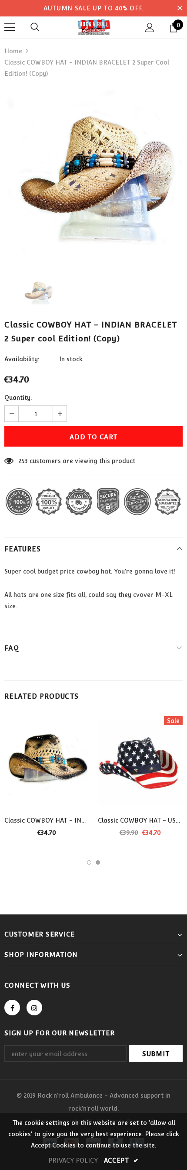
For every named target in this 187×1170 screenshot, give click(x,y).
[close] (179, 8)
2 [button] (98, 862)
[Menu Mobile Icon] (9, 27)
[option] (93, 177)
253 (23, 460)
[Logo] (93, 27)
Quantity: (18, 397)
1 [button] (89, 862)
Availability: (21, 359)
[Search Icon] (34, 27)
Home (13, 51)
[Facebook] (12, 1007)
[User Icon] (149, 27)
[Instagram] (34, 1007)
